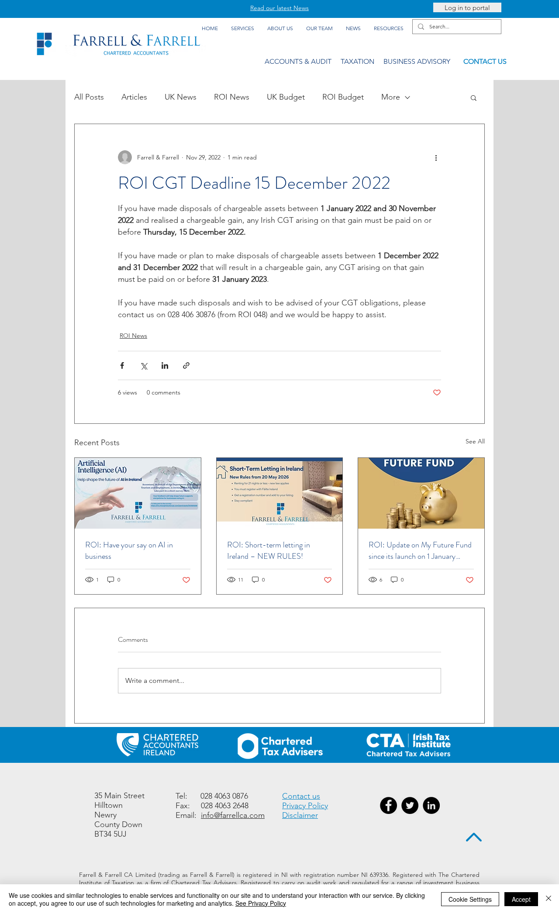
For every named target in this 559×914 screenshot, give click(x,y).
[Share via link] (186, 365)
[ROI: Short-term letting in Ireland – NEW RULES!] (280, 493)
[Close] (548, 899)
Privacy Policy (305, 805)
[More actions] (436, 157)
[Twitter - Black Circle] (409, 805)
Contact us (301, 796)
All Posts (89, 97)
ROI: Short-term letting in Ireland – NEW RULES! (268, 550)
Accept (521, 899)
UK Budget (286, 97)
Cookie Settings (470, 899)
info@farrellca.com (233, 815)
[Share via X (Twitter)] (143, 365)
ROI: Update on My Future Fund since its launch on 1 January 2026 (420, 550)
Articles (134, 97)
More (390, 97)
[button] (473, 97)
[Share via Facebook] (122, 365)
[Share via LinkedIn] (165, 365)
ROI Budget (343, 97)
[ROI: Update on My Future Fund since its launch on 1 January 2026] (421, 493)
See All (475, 441)
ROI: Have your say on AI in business (129, 550)
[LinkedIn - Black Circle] (431, 805)
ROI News (231, 97)
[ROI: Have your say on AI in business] (138, 493)
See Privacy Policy (260, 903)
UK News (181, 97)
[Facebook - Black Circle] (388, 805)
